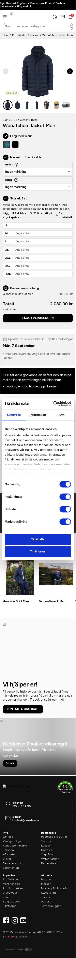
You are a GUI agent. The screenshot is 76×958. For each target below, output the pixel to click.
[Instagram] (14, 920)
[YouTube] (23, 920)
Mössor (46, 884)
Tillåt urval (38, 551)
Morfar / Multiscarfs (54, 888)
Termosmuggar (51, 906)
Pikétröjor (9, 906)
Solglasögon (11, 901)
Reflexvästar (49, 863)
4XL (8, 274)
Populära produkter (54, 836)
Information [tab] (37, 414)
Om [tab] (61, 414)
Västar (45, 901)
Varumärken (11, 867)
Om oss (8, 836)
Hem (6, 35)
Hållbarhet (9, 854)
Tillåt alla (38, 539)
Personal (9, 850)
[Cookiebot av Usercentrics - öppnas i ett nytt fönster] (54, 403)
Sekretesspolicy (13, 863)
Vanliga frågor (12, 841)
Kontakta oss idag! (22, 709)
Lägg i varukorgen (38, 318)
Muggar (46, 879)
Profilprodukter (13, 888)
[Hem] (20, 17)
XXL (8, 257)
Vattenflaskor (50, 859)
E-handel (8, 936)
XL (7, 249)
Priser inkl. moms (14, 949)
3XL (7, 265)
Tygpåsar (47, 854)
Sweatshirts (49, 892)
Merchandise (11, 884)
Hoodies (46, 850)
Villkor (7, 859)
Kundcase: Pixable (15, 845)
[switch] (65, 496)
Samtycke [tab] (14, 414)
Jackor (34, 35)
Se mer (10, 763)
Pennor (8, 897)
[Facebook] (6, 920)
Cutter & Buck (28, 120)
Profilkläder (19, 35)
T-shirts (46, 841)
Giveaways (10, 892)
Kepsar (45, 845)
